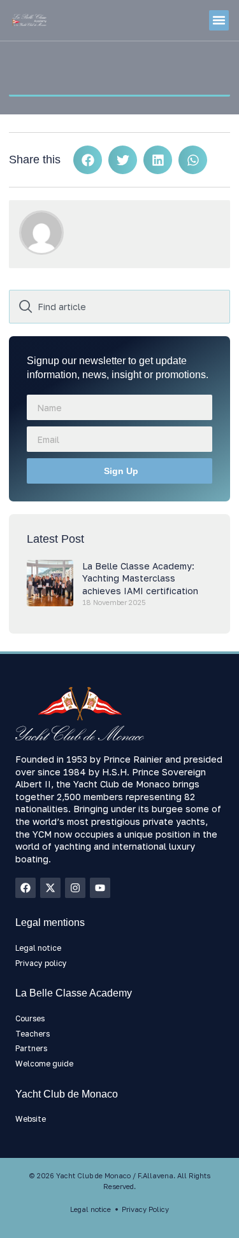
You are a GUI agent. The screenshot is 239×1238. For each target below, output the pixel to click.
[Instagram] (75, 888)
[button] (219, 20)
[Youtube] (100, 888)
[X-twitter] (50, 888)
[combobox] (119, 306)
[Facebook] (25, 888)
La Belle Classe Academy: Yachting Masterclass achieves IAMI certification (140, 578)
